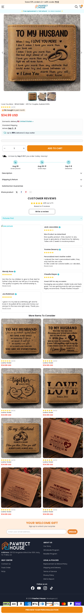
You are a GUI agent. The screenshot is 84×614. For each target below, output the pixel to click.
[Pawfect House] (41, 7)
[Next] (81, 52)
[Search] (76, 6)
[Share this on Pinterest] (26, 192)
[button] (5, 107)
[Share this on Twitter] (17, 192)
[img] (7, 274)
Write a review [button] (42, 211)
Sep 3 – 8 (12, 128)
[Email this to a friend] (30, 192)
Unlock (72, 531)
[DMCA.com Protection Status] (6, 604)
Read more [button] (6, 286)
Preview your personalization (42, 609)
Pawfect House (39, 598)
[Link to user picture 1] (21, 247)
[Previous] (2, 52)
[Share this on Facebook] (21, 192)
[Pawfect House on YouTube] (39, 588)
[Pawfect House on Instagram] (45, 588)
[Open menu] (3, 6)
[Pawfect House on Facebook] (32, 588)
